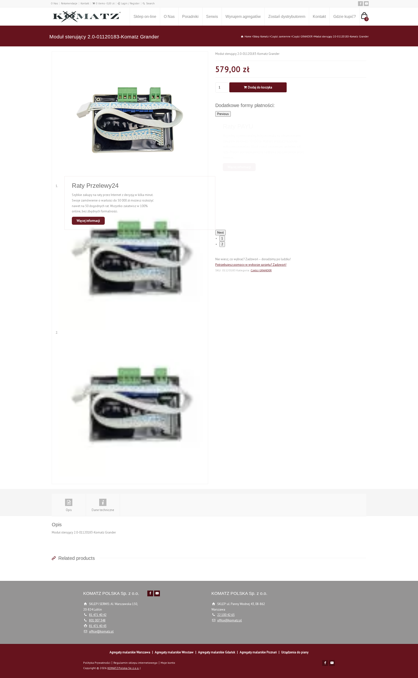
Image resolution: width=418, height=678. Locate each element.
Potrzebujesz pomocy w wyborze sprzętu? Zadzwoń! (250, 265)
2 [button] (222, 244)
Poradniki (190, 16)
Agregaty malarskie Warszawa (130, 652)
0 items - (105, 3)
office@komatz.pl (101, 631)
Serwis (212, 16)
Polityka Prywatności (96, 662)
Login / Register (130, 3)
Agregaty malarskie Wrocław (174, 652)
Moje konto (168, 662)
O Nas (54, 3)
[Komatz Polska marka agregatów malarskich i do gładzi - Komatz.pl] (85, 16)
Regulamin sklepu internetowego (135, 662)
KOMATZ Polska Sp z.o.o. (123, 668)
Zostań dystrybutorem (286, 16)
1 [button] (222, 238)
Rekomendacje (69, 3)
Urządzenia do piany (294, 652)
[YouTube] (366, 3)
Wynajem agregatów (243, 16)
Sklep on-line (145, 16)
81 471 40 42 (97, 615)
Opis (69, 510)
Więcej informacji (239, 167)
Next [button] (220, 233)
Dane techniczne (103, 510)
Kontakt (85, 3)
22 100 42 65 (226, 615)
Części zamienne (280, 36)
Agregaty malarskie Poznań (258, 652)
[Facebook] (360, 3)
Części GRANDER (302, 36)
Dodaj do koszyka (260, 87)
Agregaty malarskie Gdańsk (216, 652)
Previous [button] (223, 114)
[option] (290, 146)
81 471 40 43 (97, 626)
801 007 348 (97, 620)
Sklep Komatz (261, 36)
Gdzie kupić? (344, 16)
